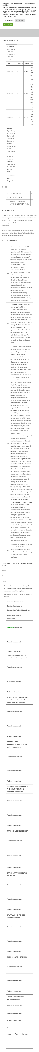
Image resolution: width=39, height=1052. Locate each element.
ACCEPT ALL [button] (8, 24)
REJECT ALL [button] (20, 20)
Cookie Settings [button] (8, 20)
